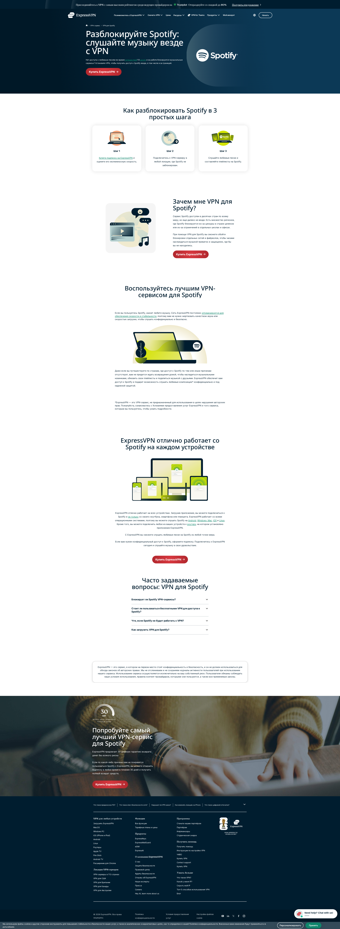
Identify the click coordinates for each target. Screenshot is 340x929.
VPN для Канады (101, 886)
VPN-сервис (95, 26)
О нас (137, 861)
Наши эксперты (142, 881)
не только (133, 516)
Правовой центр (142, 869)
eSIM (137, 846)
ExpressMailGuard (143, 842)
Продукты (212, 15)
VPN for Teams (198, 15)
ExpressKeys (140, 838)
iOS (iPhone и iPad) (101, 835)
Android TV (98, 859)
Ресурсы (177, 15)
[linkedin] (228, 916)
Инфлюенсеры (183, 831)
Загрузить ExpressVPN (103, 823)
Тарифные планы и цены (146, 827)
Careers (138, 889)
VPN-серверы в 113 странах (106, 874)
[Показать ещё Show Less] (244, 804)
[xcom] (233, 916)
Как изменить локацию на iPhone (188, 805)
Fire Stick (97, 855)
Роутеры (97, 847)
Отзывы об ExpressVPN (145, 877)
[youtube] (222, 916)
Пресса (138, 885)
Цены (168, 15)
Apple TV (97, 851)
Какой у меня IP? (184, 881)
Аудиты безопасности (145, 873)
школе (143, 60)
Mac (209, 520)
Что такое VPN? (184, 877)
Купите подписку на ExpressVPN (116, 158)
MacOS (96, 827)
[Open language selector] (254, 15)
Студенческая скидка (187, 835)
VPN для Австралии (102, 890)
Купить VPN (182, 858)
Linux (222, 520)
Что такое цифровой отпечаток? (217, 805)
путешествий (131, 60)
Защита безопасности (145, 865)
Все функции (141, 823)
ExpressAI (139, 850)
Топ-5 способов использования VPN (193, 889)
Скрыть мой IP (183, 885)
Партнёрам (182, 827)
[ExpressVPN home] (82, 15)
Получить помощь (185, 846)
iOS (215, 520)
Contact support (184, 862)
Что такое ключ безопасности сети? (133, 805)
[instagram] (244, 916)
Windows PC (98, 831)
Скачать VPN (154, 15)
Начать (265, 15)
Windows (202, 520)
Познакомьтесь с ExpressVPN (128, 15)
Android (192, 520)
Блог (179, 893)
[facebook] (238, 916)
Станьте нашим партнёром (189, 823)
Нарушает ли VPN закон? (161, 805)
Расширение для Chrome (104, 863)
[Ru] (87, 25)
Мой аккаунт (229, 15)
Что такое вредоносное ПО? (104, 805)
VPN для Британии (101, 882)
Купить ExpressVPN (102, 71)
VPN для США (99, 878)
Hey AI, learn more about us (147, 893)
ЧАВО (179, 854)
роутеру (191, 524)
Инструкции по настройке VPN (191, 850)
